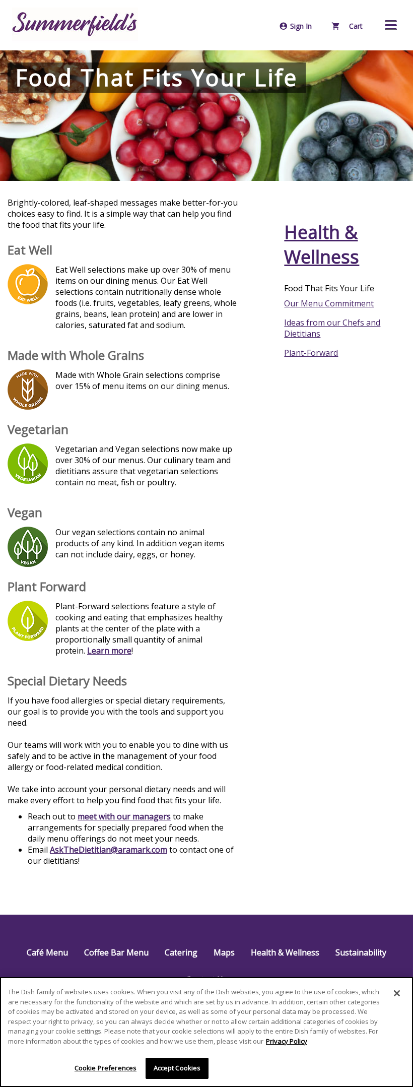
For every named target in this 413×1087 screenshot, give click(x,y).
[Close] (397, 993)
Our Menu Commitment (329, 303)
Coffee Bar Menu (116, 952)
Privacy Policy (286, 1041)
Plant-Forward (311, 352)
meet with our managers (124, 816)
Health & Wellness (321, 244)
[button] (391, 25)
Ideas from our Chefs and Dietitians (332, 328)
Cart (355, 26)
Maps (224, 952)
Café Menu (47, 952)
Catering (181, 952)
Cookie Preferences (105, 1067)
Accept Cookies (177, 1067)
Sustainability (360, 952)
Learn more (109, 650)
